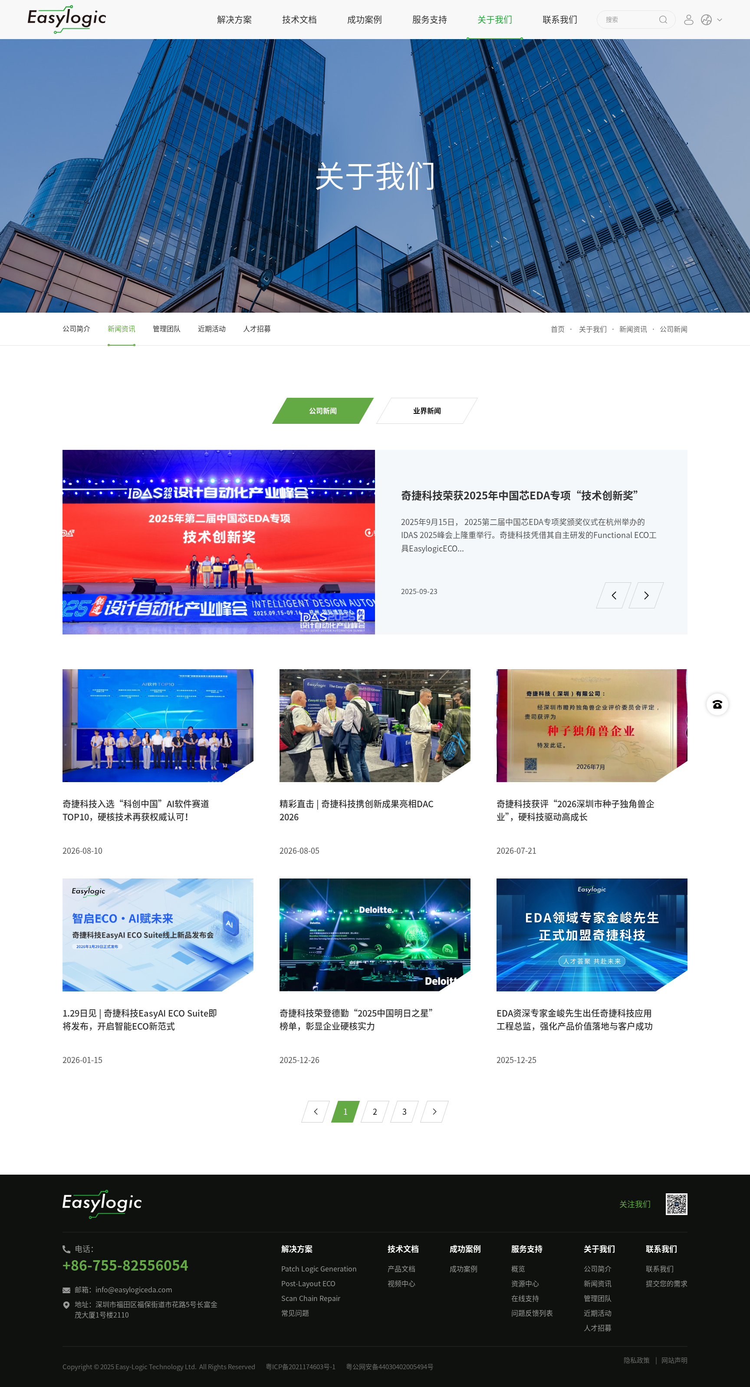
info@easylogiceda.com (133, 1289)
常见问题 (295, 1313)
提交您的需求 (667, 1283)
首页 (558, 329)
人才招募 (598, 1327)
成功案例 (364, 19)
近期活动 (598, 1313)
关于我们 (494, 19)
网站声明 (674, 1360)
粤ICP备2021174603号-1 (301, 1367)
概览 (518, 1268)
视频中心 (401, 1283)
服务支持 (429, 19)
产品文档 (401, 1268)
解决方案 (234, 19)
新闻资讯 (633, 329)
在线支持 (525, 1298)
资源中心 (525, 1283)
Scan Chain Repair (310, 1298)
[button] (614, 595)
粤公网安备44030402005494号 (390, 1367)
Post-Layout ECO (308, 1283)
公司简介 (598, 1268)
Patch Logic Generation (319, 1268)
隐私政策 (637, 1360)
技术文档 (299, 19)
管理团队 (598, 1298)
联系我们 (560, 19)
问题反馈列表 (532, 1313)
